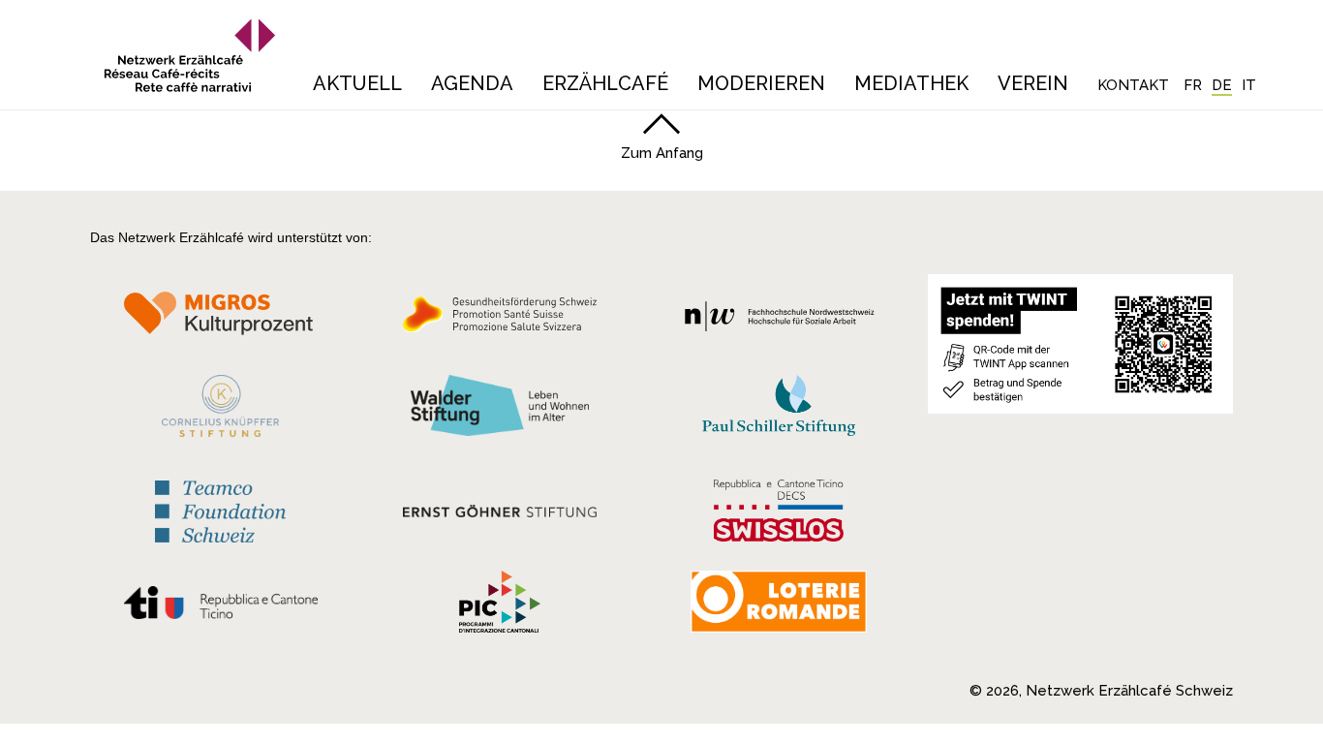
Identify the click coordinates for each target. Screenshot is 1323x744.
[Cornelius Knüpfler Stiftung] (220, 410)
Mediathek (911, 83)
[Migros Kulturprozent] (220, 319)
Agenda (472, 83)
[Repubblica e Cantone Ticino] (220, 607)
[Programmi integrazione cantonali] (500, 606)
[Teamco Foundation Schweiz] (220, 509)
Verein (1033, 83)
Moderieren (761, 83)
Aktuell (357, 83)
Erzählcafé (605, 83)
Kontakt (1133, 85)
